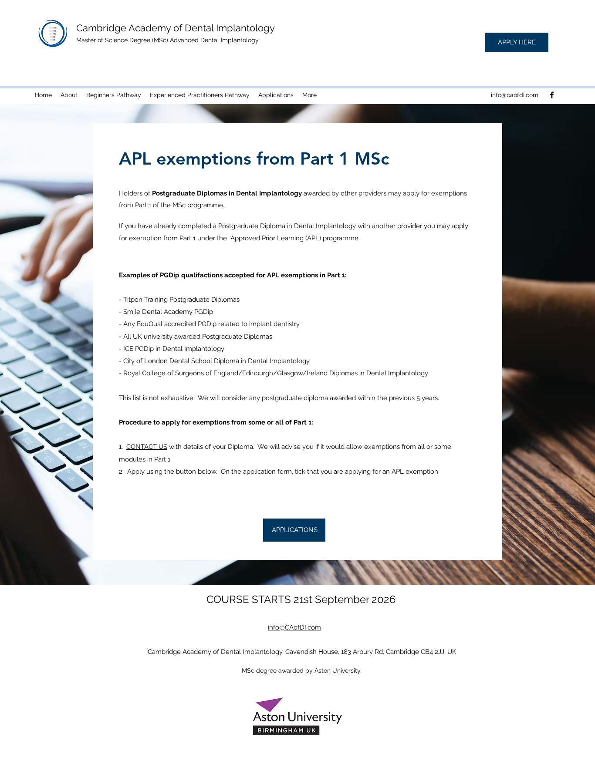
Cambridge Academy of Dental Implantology (175, 28)
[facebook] (552, 95)
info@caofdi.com (514, 94)
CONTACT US (146, 447)
